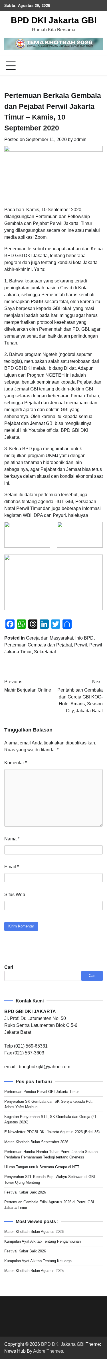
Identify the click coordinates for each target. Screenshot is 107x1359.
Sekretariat (45, 651)
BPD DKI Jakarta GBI (53, 20)
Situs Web (14, 894)
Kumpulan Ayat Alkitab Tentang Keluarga (38, 1261)
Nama (11, 838)
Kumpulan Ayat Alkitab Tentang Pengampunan (42, 1241)
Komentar (15, 762)
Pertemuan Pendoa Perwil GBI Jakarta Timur (41, 1091)
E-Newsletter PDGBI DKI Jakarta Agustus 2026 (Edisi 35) (52, 1132)
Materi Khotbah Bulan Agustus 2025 (34, 1270)
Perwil (80, 644)
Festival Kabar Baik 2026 (25, 1192)
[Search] (98, 66)
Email (11, 866)
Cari (8, 967)
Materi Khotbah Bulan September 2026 (36, 1142)
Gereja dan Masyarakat (49, 638)
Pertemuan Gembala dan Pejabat (38, 644)
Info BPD (84, 638)
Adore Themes (48, 1351)
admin (80, 139)
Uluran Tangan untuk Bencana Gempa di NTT (41, 1167)
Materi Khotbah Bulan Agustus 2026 (34, 1231)
